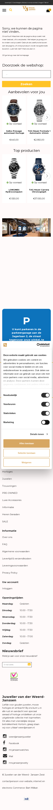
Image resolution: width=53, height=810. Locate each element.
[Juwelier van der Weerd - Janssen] (28, 8)
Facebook (13, 743)
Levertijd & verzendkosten (16, 558)
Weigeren (26, 462)
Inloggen (7, 588)
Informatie (8, 507)
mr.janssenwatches (18, 750)
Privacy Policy (9, 572)
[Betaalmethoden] (26, 798)
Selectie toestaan (26, 453)
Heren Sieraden (11, 514)
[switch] (45, 404)
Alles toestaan (26, 443)
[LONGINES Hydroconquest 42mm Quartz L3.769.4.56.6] (14, 167)
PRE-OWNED (10, 493)
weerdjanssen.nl (26, 727)
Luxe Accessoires (11, 500)
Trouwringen (9, 486)
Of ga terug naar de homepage (15, 55)
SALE (5, 521)
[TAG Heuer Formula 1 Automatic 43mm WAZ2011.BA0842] (39, 108)
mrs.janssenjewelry (18, 763)
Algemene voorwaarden (16, 551)
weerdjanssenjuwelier (19, 736)
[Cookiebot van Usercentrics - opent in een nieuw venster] (37, 345)
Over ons (7, 537)
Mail (10, 756)
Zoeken (26, 84)
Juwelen (7, 478)
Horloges (7, 471)
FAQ (4, 544)
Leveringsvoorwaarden (15, 565)
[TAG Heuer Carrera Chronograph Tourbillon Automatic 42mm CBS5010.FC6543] (39, 167)
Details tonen (37, 434)
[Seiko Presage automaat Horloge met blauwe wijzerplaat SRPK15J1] (14, 108)
